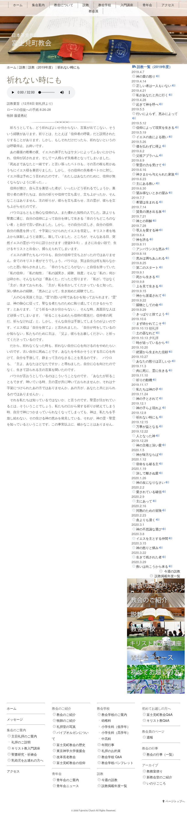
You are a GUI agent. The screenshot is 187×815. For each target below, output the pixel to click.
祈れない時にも (147, 417)
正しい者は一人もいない (153, 85)
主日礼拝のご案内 (24, 736)
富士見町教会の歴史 (71, 744)
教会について (63, 5)
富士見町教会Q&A (159, 714)
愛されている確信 (149, 491)
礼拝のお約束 (111, 750)
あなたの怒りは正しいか (153, 361)
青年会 (147, 5)
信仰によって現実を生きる (155, 127)
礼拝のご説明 (21, 742)
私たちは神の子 (147, 389)
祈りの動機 (144, 379)
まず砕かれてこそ (149, 323)
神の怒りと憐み (147, 547)
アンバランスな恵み (150, 248)
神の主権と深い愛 (149, 445)
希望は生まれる (147, 202)
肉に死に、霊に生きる (152, 370)
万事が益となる (147, 426)
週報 (150, 737)
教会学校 (104, 5)
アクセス (167, 5)
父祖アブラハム (147, 155)
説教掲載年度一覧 (167, 576)
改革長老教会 (66, 756)
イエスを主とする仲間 (152, 538)
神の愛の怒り (145, 76)
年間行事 (107, 744)
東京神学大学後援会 (71, 750)
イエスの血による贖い (152, 136)
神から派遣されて (149, 295)
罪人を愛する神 (147, 230)
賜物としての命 (147, 304)
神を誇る (142, 239)
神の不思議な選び (149, 529)
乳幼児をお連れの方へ (27, 760)
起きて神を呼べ (147, 104)
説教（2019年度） (41, 67)
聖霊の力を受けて (149, 164)
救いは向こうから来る (152, 566)
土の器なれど (145, 333)
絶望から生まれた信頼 (152, 351)
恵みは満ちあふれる (150, 258)
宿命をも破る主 (147, 463)
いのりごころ (156, 783)
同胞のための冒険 (149, 510)
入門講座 (126, 5)
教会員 (93, 11)
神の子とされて (147, 398)
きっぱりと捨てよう (150, 314)
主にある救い (145, 183)
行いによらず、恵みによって (157, 113)
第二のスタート (147, 267)
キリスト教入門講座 (25, 748)
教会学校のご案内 (114, 714)
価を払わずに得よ (149, 146)
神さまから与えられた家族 (155, 174)
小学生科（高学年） (115, 732)
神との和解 (144, 220)
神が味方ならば (147, 454)
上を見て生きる (147, 286)
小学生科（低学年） (115, 726)
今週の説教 (172, 571)
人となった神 (145, 435)
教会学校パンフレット (117, 762)
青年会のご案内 (68, 779)
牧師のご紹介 (66, 720)
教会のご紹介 (66, 714)
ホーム (18, 5)
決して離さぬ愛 (147, 473)
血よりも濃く (145, 519)
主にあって (144, 501)
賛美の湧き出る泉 (149, 211)
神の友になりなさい (150, 482)
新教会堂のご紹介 (159, 777)
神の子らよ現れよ (149, 407)
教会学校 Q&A (111, 756)
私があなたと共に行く (152, 95)
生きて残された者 (149, 557)
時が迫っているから (150, 342)
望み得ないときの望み (152, 192)
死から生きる (145, 276)
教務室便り (155, 771)
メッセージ (15, 719)
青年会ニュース (68, 785)
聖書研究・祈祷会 (24, 754)
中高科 (106, 738)
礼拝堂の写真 (66, 726)
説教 (86, 5)
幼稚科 (106, 720)
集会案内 (38, 5)
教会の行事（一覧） (161, 754)
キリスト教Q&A (158, 720)
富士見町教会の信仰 (71, 762)
